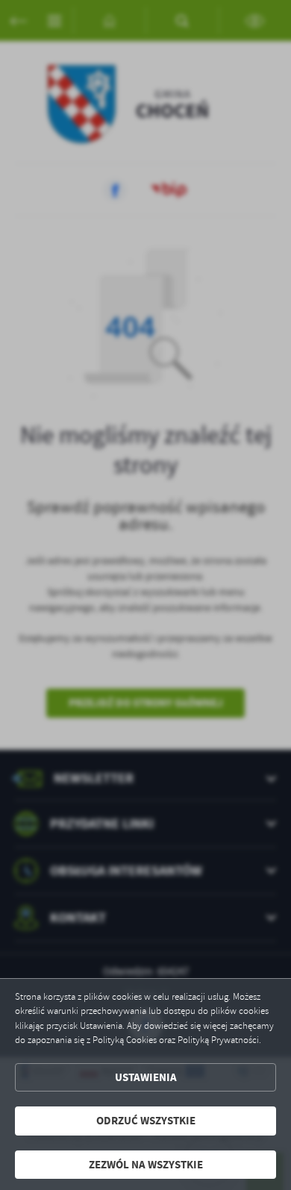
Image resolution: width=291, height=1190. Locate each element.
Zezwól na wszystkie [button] (146, 1164)
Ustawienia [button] (146, 1077)
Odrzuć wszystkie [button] (145, 1120)
